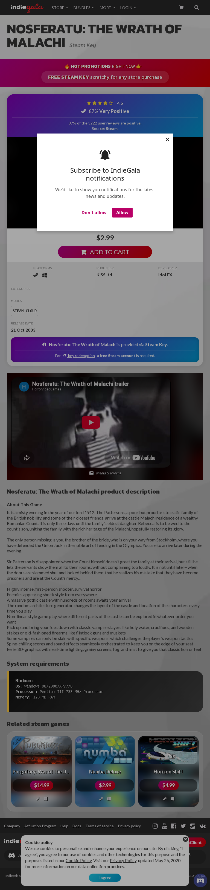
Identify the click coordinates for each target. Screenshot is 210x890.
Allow (122, 213)
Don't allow (94, 213)
